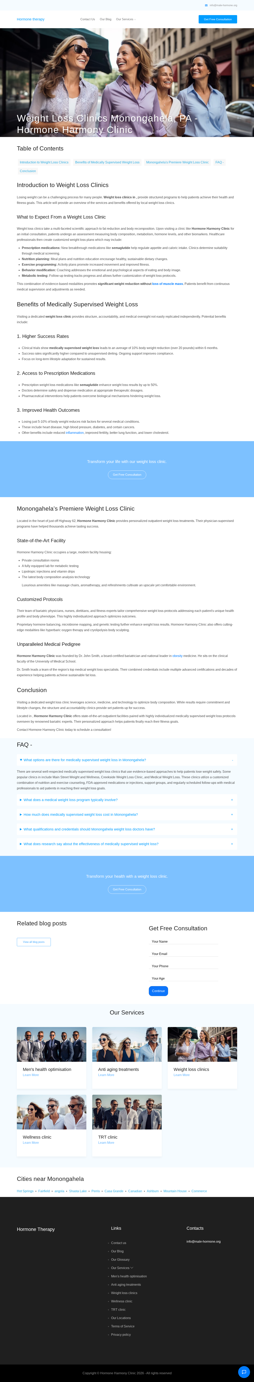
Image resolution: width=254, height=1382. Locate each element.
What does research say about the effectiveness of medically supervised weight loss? (91, 844)
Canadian (135, 1191)
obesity (177, 656)
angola (59, 1191)
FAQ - (220, 162)
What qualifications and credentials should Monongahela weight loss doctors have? (89, 829)
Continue (158, 991)
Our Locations (121, 1318)
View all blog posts (34, 941)
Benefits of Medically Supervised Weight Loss (107, 162)
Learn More (31, 1075)
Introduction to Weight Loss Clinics (44, 162)
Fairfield (44, 1191)
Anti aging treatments (118, 1069)
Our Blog (105, 19)
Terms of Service (123, 1326)
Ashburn (153, 1191)
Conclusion (28, 171)
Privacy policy (121, 1334)
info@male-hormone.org (223, 5)
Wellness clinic (37, 1137)
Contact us (87, 19)
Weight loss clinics (191, 1069)
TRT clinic (107, 1137)
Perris (95, 1191)
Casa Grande (114, 1191)
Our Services (125, 19)
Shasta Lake (78, 1191)
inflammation (75, 432)
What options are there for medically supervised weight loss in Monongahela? (85, 760)
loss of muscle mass (167, 283)
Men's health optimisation (47, 1069)
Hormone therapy (30, 19)
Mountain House (175, 1191)
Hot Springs (25, 1191)
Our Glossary (120, 1259)
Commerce (199, 1191)
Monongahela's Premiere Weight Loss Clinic (177, 162)
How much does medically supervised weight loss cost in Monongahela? (81, 815)
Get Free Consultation (218, 19)
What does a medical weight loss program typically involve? (71, 800)
